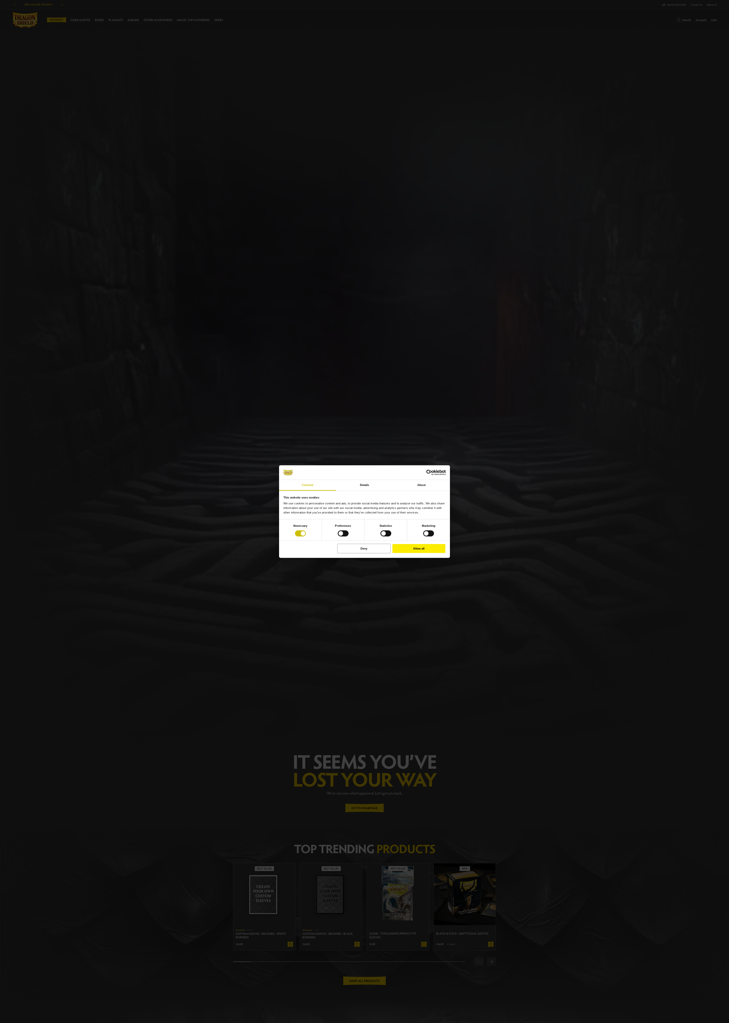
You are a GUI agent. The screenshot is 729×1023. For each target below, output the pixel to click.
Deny (364, 548)
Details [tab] (364, 485)
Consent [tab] (307, 485)
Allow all (418, 548)
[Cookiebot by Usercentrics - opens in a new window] (429, 472)
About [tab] (421, 485)
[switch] (343, 533)
